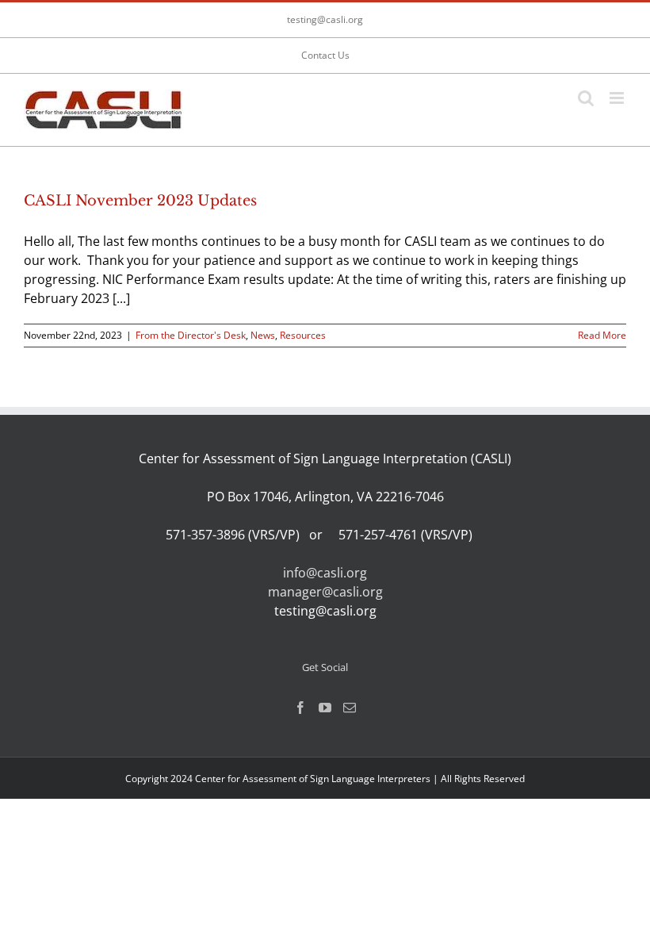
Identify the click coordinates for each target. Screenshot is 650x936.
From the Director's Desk (191, 335)
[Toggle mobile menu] (618, 98)
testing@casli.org (325, 19)
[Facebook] (300, 707)
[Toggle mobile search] (586, 98)
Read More (602, 335)
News (262, 335)
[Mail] (349, 707)
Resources (303, 335)
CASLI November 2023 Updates (140, 200)
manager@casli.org (325, 591)
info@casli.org (325, 572)
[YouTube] (325, 707)
